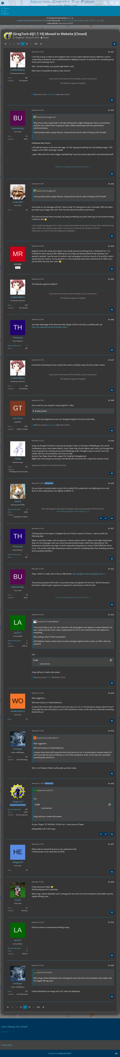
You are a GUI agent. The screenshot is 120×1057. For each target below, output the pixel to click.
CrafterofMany (51, 94)
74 (27, 44)
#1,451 (111, 528)
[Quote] (112, 100)
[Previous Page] (6, 43)
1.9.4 (85, 20)
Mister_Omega (51, 425)
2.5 (34, 20)
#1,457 (111, 844)
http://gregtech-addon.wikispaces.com (88, 574)
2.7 (42, 20)
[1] (36, 664)
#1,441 (111, 52)
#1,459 (111, 922)
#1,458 (111, 882)
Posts (9, 78)
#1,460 (111, 965)
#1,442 (111, 110)
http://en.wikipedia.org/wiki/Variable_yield (49, 327)
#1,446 (111, 319)
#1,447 (111, 360)
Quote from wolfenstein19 (47, 738)
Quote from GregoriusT (46, 117)
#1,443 (111, 184)
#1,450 (111, 483)
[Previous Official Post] (101, 518)
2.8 (47, 20)
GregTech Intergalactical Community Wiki (71, 167)
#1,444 (111, 246)
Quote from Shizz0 (44, 972)
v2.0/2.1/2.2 (22, 20)
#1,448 (111, 400)
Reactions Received (14, 346)
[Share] (114, 44)
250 (35, 44)
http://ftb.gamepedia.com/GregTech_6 (71, 511)
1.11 (95, 20)
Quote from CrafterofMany (48, 621)
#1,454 (111, 693)
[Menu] (117, 3)
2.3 (30, 20)
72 (18, 44)
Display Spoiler (41, 411)
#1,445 (111, 279)
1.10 (90, 20)
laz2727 (49, 677)
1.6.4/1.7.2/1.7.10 (67, 20)
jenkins (69, 18)
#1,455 (111, 731)
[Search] (105, 3)
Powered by (60, 1053)
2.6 (38, 20)
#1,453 (111, 614)
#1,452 (111, 569)
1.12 (101, 20)
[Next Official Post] (105, 518)
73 (23, 44)
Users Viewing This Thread (14, 1026)
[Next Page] (41, 43)
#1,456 (111, 783)
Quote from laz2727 (45, 790)
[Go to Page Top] (116, 1054)
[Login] (111, 3)
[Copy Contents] (111, 660)
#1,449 (111, 441)
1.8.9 (79, 20)
